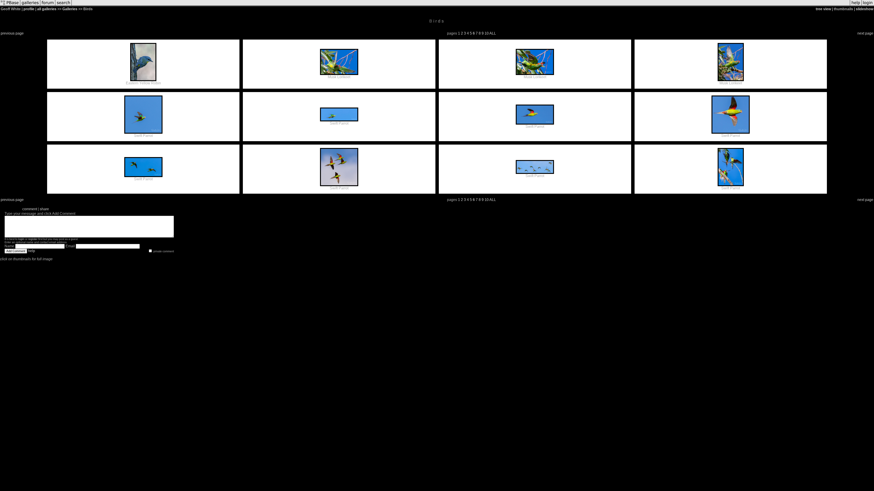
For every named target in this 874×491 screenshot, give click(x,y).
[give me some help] (856, 5)
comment (29, 209)
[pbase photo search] (63, 5)
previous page (12, 33)
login (21, 239)
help (31, 251)
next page (865, 33)
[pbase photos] (10, 5)
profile (28, 9)
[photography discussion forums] (47, 5)
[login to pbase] (868, 5)
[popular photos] (461, 5)
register (33, 239)
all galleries (46, 9)
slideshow (864, 9)
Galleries (69, 9)
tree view (823, 9)
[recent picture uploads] (30, 5)
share (44, 209)
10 (487, 33)
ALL (492, 33)
